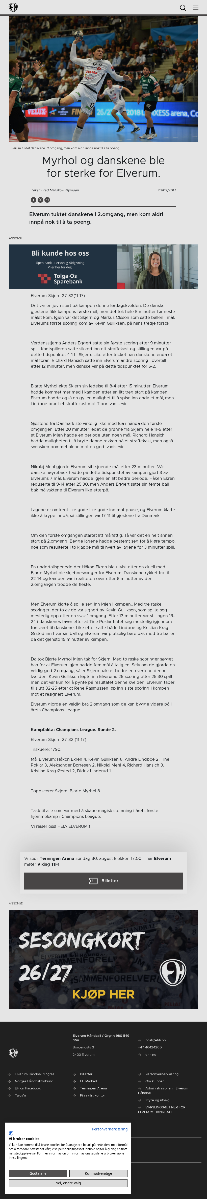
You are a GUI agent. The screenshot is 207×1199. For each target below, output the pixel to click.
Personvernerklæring (109, 1129)
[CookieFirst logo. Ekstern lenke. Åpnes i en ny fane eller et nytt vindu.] (11, 1133)
